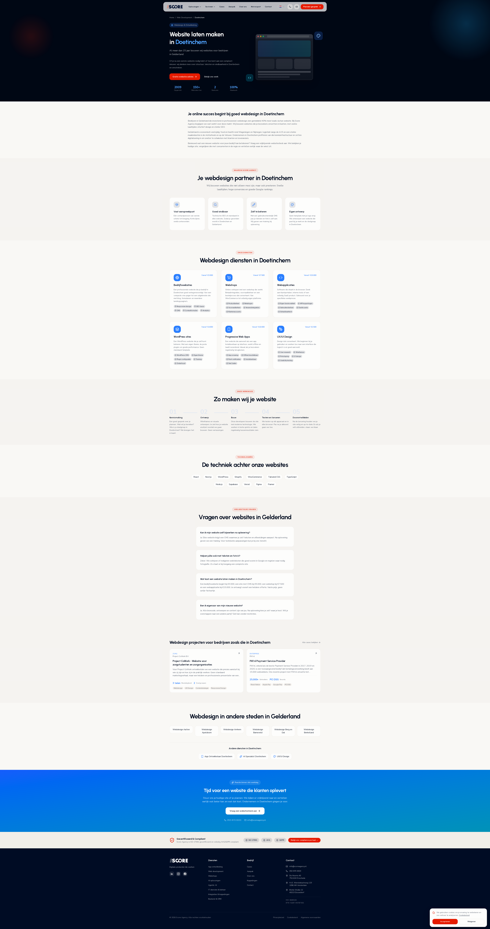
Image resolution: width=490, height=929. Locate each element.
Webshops (212, 876)
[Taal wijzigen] (282, 7)
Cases (221, 7)
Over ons (243, 7)
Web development (215, 871)
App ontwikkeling (215, 867)
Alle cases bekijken (310, 642)
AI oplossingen (214, 880)
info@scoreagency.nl (256, 820)
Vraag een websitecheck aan (243, 811)
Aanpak (232, 7)
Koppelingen (252, 880)
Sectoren (209, 7)
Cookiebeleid (292, 917)
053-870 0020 (234, 820)
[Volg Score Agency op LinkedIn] (171, 874)
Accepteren (445, 921)
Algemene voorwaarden (311, 917)
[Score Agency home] (175, 7)
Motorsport (256, 7)
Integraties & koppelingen (218, 894)
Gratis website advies (183, 76)
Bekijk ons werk (211, 76)
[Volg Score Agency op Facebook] (185, 874)
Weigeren (471, 921)
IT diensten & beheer (217, 890)
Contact (268, 7)
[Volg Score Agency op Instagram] (178, 874)
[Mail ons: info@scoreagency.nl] (296, 6)
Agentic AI (212, 885)
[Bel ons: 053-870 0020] (290, 6)
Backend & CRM (214, 899)
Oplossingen (193, 7)
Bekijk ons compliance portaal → (304, 840)
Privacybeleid (278, 917)
